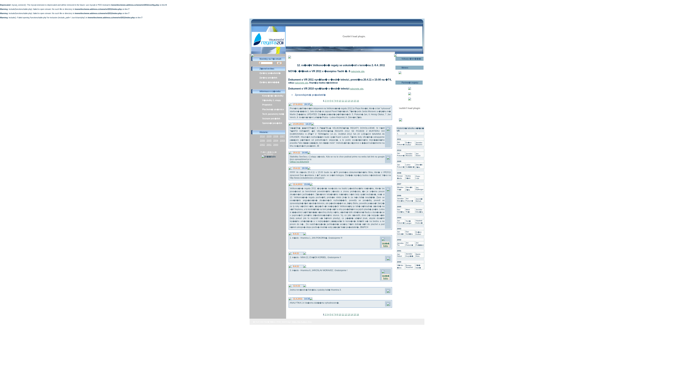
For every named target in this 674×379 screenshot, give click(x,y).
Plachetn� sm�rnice (273, 109)
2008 (275, 136)
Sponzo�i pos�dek (272, 123)
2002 (262, 145)
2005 (269, 140)
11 (343, 101)
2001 (269, 145)
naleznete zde (357, 71)
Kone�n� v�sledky (272, 96)
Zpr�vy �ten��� (269, 82)
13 (349, 101)
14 (352, 101)
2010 (262, 136)
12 (346, 101)
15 (354, 101)
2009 (269, 136)
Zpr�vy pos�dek (268, 78)
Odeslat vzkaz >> (407, 62)
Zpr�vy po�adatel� (270, 73)
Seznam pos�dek (271, 118)
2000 (275, 145)
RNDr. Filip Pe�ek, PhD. (302, 322)
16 (357, 101)
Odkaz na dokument (299, 162)
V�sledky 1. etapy (271, 100)
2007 (282, 136)
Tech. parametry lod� (273, 114)
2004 (275, 140)
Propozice (267, 105)
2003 (282, 140)
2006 (262, 140)
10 (340, 101)
